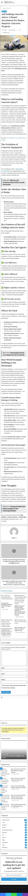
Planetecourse (5, 820)
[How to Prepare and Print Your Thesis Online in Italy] (21, 622)
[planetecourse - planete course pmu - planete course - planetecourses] (10, 2)
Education (4, 847)
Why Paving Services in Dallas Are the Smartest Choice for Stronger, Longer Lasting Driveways (6, 631)
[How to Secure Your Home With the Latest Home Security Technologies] (5, 798)
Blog (3, 840)
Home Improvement (7, 830)
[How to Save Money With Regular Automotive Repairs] (5, 789)
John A (5, 30)
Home (4, 8)
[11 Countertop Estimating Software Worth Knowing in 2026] (7, 598)
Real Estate (5, 842)
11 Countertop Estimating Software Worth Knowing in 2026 (6, 605)
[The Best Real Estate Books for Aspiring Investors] (5, 807)
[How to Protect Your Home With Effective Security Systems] (5, 772)
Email (3, 673)
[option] (14, 750)
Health (4, 827)
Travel (3, 837)
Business (9, 8)
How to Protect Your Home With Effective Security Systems (18, 770)
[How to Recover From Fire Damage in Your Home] (5, 781)
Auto (3, 845)
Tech (3, 822)
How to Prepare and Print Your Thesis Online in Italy (20, 629)
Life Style (4, 832)
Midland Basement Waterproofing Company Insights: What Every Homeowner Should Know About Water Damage (20, 610)
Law (3, 835)
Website (3, 679)
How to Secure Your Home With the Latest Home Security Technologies (18, 796)
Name (3, 668)
